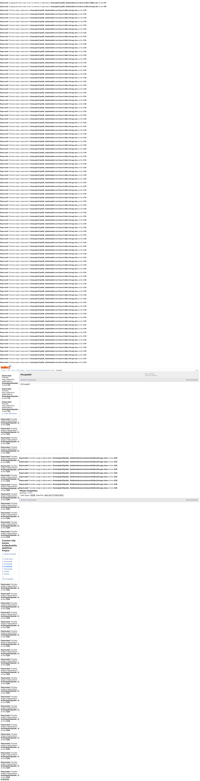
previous (32, 380)
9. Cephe (5, 574)
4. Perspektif (7, 561)
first (24, 380)
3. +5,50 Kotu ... (8, 559)
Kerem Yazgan (20, 370)
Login (196, 370)
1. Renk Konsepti (9, 554)
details (29, 493)
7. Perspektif (7, 569)
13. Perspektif (7, 579)
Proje (13, 370)
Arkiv (8, 370)
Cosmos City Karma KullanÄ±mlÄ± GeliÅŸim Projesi (40, 370)
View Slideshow (10, 413)
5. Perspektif (7, 564)
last (193, 380)
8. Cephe (5, 571)
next (188, 380)
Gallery (4, 370)
